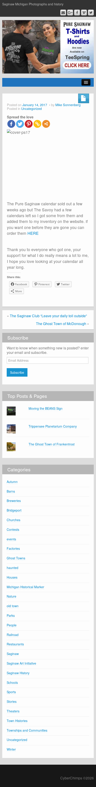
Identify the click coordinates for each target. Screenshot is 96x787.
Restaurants (15, 644)
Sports (11, 692)
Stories (12, 701)
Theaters (13, 711)
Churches (13, 520)
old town (13, 606)
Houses (12, 577)
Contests (13, 529)
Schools (12, 682)
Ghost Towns (16, 558)
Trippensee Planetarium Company (53, 426)
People (12, 625)
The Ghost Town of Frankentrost (52, 444)
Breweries (14, 500)
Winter (11, 749)
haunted (12, 567)
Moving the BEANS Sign (46, 408)
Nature (11, 596)
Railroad (13, 634)
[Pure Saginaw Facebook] (77, 12)
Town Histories (17, 720)
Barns (11, 491)
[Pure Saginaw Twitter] (91, 12)
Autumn (12, 481)
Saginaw (13, 653)
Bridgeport (14, 510)
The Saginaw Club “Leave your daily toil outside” (48, 315)
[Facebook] (11, 124)
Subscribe (17, 372)
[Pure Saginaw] (48, 46)
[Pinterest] (29, 124)
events (11, 539)
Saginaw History (18, 673)
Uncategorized (31, 108)
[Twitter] (20, 124)
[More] (46, 124)
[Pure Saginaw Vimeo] (84, 12)
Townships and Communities (27, 730)
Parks (11, 615)
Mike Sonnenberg (68, 104)
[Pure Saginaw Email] (63, 12)
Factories (13, 548)
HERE (33, 233)
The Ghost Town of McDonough (61, 323)
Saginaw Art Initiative (21, 663)
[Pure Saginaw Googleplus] (70, 12)
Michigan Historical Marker (25, 587)
